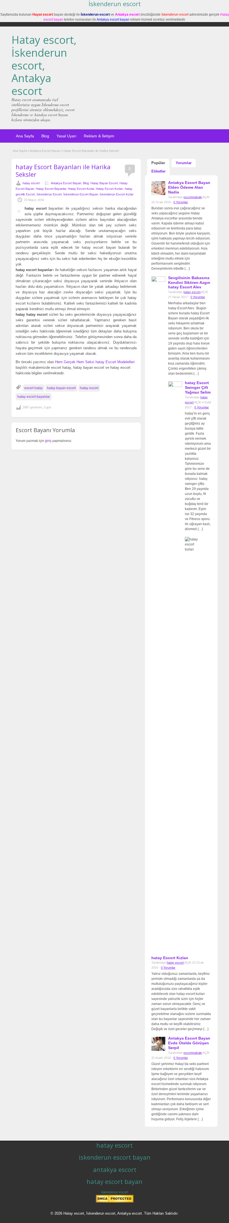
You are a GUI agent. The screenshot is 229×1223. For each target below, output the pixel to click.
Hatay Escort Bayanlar (51, 188)
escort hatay (33, 388)
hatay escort (31, 183)
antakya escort (114, 1169)
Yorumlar (184, 163)
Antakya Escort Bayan (45, 150)
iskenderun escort (114, 1192)
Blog (45, 136)
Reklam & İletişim (99, 136)
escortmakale (192, 197)
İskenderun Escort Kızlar (116, 194)
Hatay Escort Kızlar (81, 188)
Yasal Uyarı (66, 136)
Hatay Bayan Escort (104, 183)
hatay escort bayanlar (33, 397)
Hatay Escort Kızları (109, 188)
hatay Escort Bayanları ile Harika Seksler (63, 170)
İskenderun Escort (49, 194)
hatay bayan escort (61, 388)
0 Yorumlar (180, 202)
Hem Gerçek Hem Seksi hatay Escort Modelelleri (95, 362)
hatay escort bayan (114, 1181)
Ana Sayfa (25, 136)
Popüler (158, 163)
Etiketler (158, 171)
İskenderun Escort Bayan (80, 194)
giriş (48, 441)
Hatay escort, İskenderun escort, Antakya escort (44, 65)
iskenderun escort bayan (115, 1157)
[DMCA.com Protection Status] (114, 1201)
